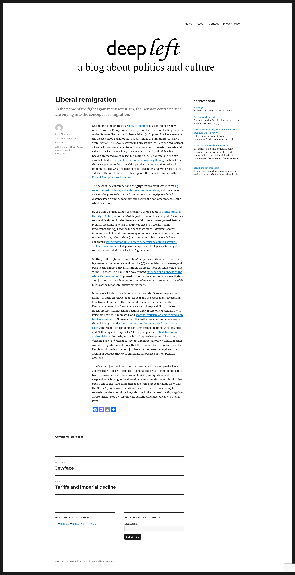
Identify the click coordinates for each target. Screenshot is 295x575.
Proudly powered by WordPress (98, 561)
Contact (214, 23)
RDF (85, 523)
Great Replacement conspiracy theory (140, 160)
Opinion (59, 142)
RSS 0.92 (64, 523)
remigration (61, 153)
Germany (64, 147)
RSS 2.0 (76, 523)
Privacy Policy (231, 23)
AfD (57, 147)
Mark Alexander (63, 134)
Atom (93, 523)
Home (189, 23)
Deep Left (60, 561)
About (201, 23)
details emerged (139, 125)
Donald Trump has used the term (112, 177)
